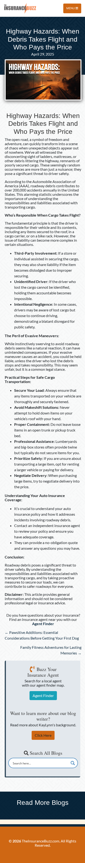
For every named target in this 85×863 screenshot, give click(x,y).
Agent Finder (43, 695)
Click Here (43, 735)
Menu (71, 8)
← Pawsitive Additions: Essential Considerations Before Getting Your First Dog (42, 635)
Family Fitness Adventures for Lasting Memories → (50, 650)
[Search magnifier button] (72, 763)
